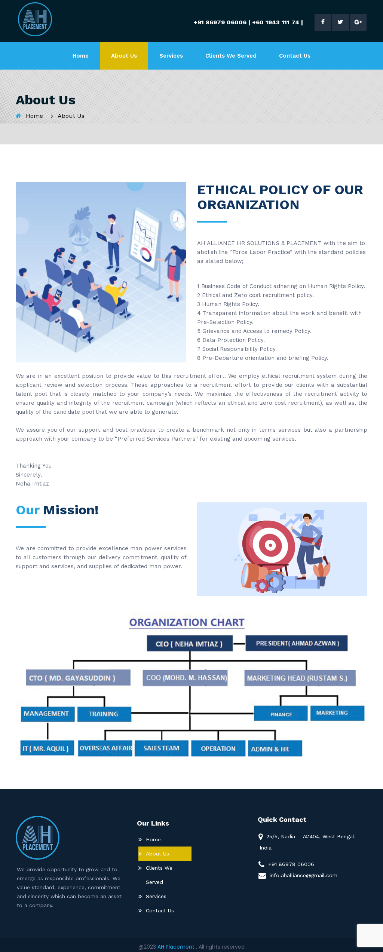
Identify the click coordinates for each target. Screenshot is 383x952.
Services (171, 55)
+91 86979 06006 (220, 22)
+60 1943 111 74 (275, 22)
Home (81, 55)
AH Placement (176, 947)
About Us (124, 55)
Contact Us (294, 55)
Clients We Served (231, 55)
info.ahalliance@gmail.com (303, 875)
